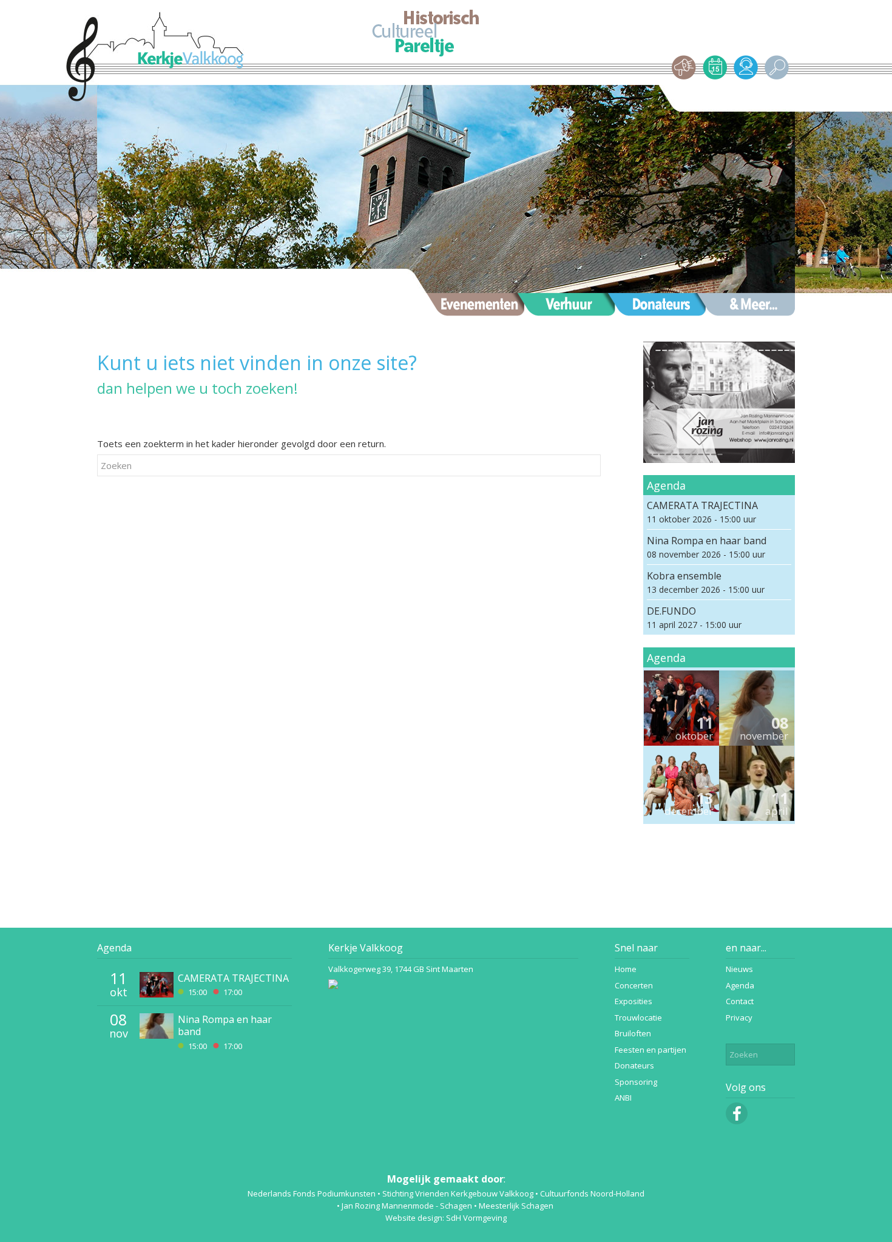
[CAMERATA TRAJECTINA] (681, 708)
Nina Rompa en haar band (706, 540)
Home (626, 969)
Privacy (739, 1017)
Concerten (634, 985)
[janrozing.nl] (719, 404)
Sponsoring (636, 1081)
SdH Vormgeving (476, 1217)
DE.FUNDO (671, 611)
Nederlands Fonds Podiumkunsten (312, 1193)
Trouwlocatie (638, 1017)
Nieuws (739, 969)
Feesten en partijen (650, 1049)
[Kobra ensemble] (681, 783)
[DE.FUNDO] (756, 783)
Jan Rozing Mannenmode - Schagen (407, 1205)
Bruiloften (633, 1033)
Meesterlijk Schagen (516, 1205)
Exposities (633, 1001)
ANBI (623, 1097)
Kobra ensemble (684, 575)
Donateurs (634, 1065)
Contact (740, 1001)
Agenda (114, 947)
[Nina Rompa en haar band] (756, 708)
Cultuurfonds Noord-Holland (592, 1193)
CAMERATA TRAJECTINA (702, 505)
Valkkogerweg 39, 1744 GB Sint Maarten (400, 969)
